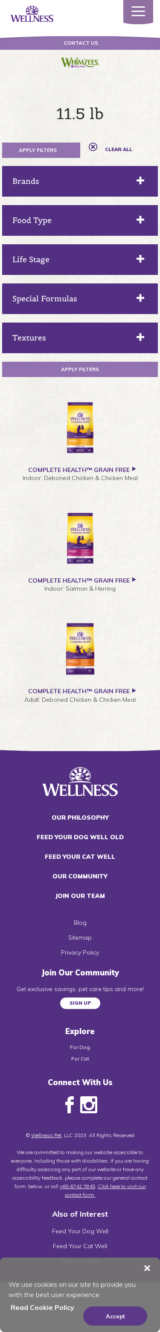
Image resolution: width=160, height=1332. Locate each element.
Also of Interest (80, 1214)
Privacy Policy (80, 952)
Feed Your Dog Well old (80, 837)
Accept (115, 1316)
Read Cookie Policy (42, 1307)
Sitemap (80, 937)
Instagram (88, 1105)
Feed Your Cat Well (80, 856)
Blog (80, 922)
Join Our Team (80, 896)
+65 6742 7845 (77, 1186)
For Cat (80, 1058)
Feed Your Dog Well (80, 1231)
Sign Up (80, 1003)
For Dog (80, 1047)
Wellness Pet (46, 1135)
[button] (147, 1268)
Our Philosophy (80, 817)
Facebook (69, 1105)
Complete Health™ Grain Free (79, 470)
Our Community (80, 876)
